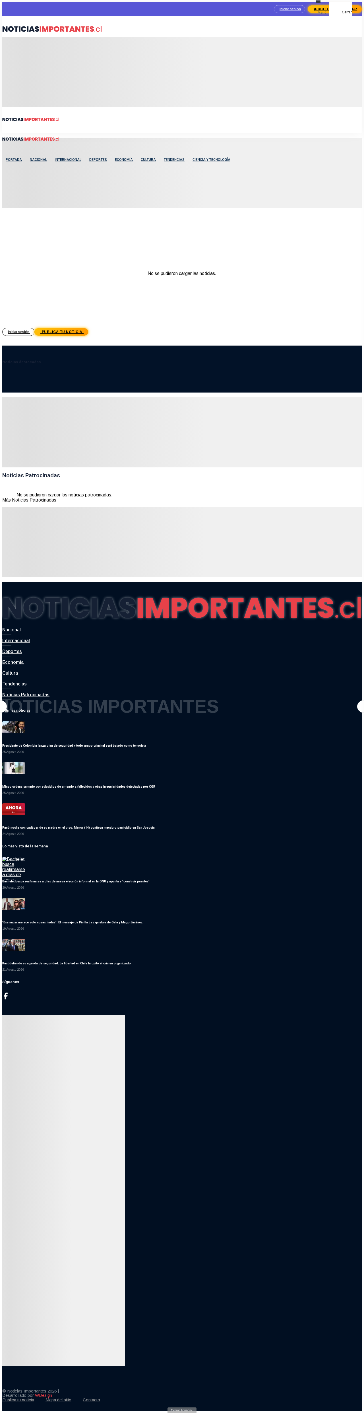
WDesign (43, 1395)
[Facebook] (5, 997)
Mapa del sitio (58, 1399)
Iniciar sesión (290, 9)
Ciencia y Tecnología (211, 160)
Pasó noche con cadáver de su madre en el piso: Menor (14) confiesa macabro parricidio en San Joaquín (78, 827)
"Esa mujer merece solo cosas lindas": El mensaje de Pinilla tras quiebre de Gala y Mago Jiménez (72, 922)
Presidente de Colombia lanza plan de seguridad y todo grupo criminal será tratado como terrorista (74, 745)
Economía (124, 160)
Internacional (68, 160)
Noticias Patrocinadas (25, 694)
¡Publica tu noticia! (62, 332)
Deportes (98, 160)
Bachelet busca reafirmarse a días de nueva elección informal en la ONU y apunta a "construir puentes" (76, 881)
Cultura (148, 160)
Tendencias (174, 160)
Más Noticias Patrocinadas (29, 500)
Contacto (91, 1399)
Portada (14, 160)
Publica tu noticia (18, 1399)
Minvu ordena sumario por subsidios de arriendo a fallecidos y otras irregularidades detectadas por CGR (78, 786)
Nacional (38, 160)
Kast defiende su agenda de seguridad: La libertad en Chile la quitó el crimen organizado (66, 963)
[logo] (52, 34)
